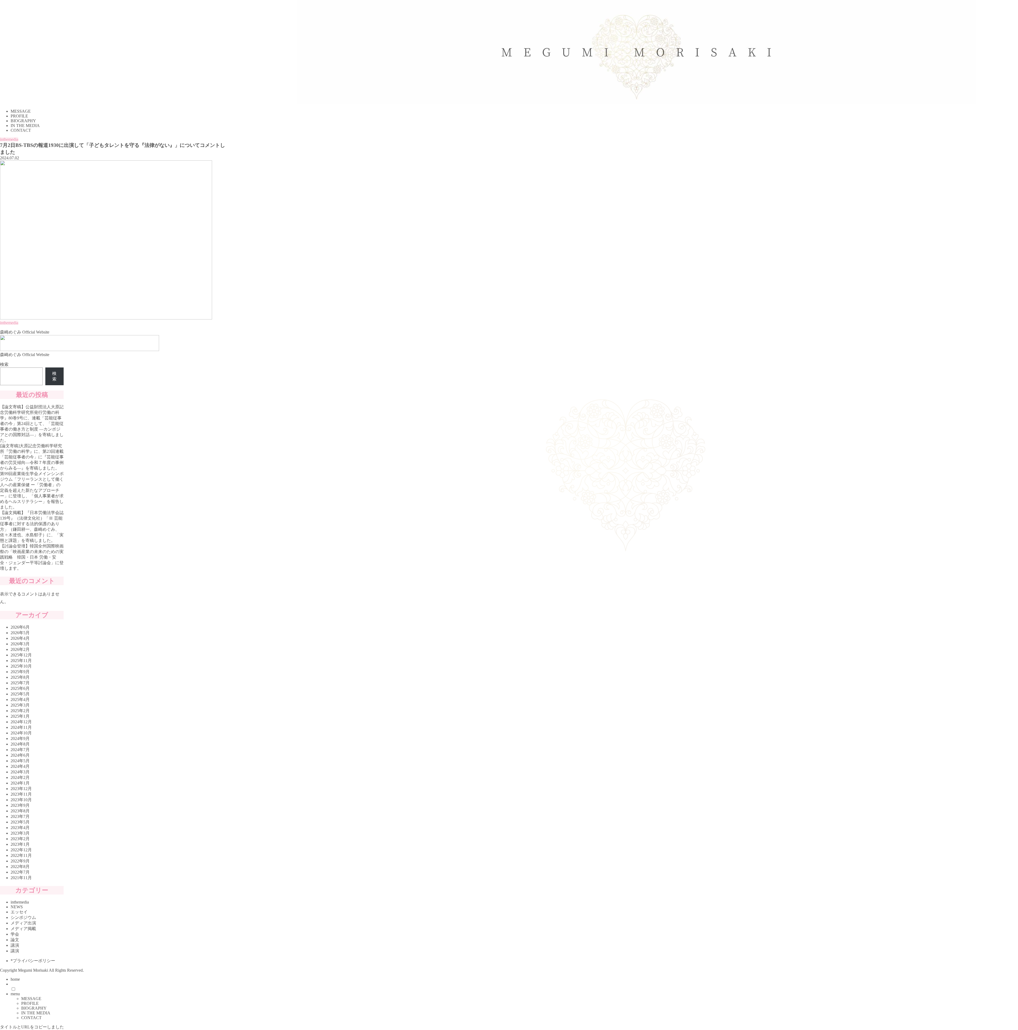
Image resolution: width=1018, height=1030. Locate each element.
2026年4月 (20, 638)
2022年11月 (21, 855)
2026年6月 (20, 627)
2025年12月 (21, 655)
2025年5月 (20, 694)
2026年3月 (20, 644)
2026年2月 (20, 649)
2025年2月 (20, 710)
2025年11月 (21, 660)
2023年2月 (20, 838)
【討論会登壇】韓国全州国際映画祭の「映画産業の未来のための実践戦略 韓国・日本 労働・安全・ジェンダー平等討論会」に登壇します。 (32, 557)
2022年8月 (20, 866)
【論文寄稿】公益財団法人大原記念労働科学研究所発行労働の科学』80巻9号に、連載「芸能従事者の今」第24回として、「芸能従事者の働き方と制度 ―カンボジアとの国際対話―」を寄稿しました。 (32, 423)
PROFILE (30, 1003)
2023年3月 (20, 833)
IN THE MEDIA (35, 1013)
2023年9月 (20, 805)
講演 (15, 945)
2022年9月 (20, 861)
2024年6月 (20, 755)
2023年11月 (21, 794)
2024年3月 (20, 772)
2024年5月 (20, 761)
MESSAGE (31, 998)
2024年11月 (21, 727)
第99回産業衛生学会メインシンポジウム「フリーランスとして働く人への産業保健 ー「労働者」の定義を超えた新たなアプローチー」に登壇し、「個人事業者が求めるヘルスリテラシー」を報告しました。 (32, 490)
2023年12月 (21, 788)
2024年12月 (21, 722)
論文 (15, 939)
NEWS (17, 907)
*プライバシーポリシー (33, 960)
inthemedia (9, 139)
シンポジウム (23, 917)
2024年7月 (20, 749)
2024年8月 (20, 744)
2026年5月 (20, 632)
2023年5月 (20, 822)
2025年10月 (21, 666)
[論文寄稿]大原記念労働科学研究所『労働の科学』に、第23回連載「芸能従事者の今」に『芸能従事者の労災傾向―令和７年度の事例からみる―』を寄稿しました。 (32, 457)
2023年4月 (20, 827)
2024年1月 (20, 783)
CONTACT (31, 1017)
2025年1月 (20, 716)
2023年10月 (21, 799)
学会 (15, 934)
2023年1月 (20, 844)
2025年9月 (20, 671)
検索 (4, 364)
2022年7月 (20, 872)
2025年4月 (20, 699)
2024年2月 (20, 777)
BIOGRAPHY (34, 1008)
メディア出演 (23, 923)
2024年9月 (20, 738)
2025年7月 (20, 683)
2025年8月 (20, 677)
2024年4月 (20, 766)
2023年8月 (20, 811)
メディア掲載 (23, 928)
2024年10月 (21, 733)
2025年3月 (20, 705)
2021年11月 (21, 877)
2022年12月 (21, 850)
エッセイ (19, 912)
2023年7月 (20, 816)
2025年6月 (20, 688)
